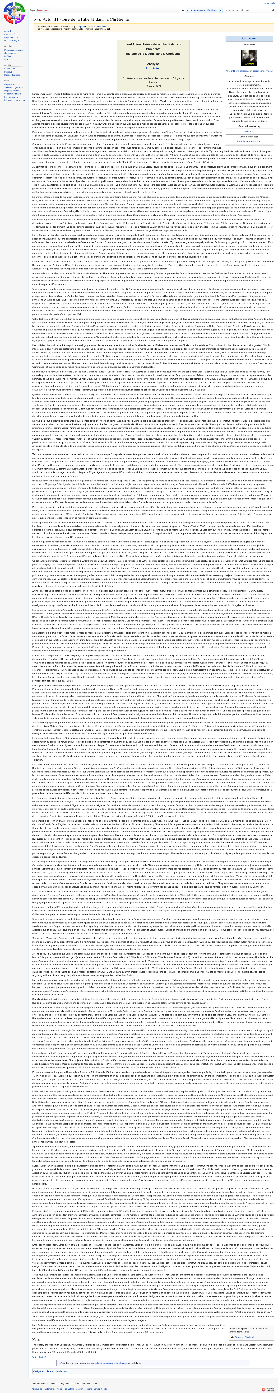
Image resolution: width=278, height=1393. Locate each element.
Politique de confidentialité (43, 1389)
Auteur (229, 71)
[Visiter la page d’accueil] (14, 13)
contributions (102, 27)
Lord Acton (249, 38)
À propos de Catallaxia (67, 1389)
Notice (238, 1337)
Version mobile (100, 1389)
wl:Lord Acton (39, 1356)
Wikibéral (249, 131)
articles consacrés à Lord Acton (111, 1363)
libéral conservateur (263, 71)
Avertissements (85, 1389)
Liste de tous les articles (249, 141)
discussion (90, 27)
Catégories (38, 1371)
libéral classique (241, 71)
